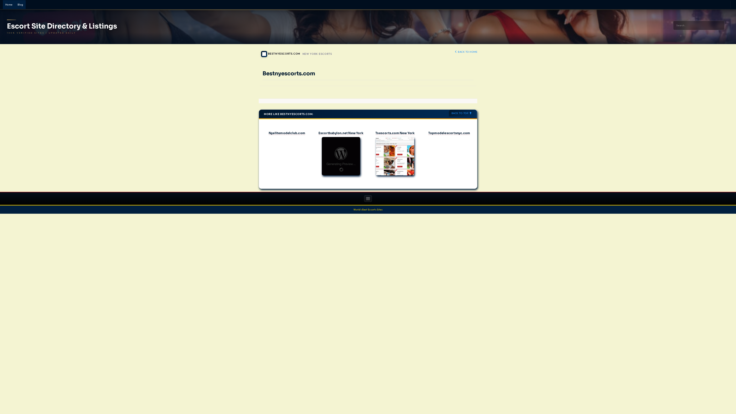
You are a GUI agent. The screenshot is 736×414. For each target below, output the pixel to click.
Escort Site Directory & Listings (62, 26)
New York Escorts (317, 54)
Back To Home (467, 51)
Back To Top (460, 113)
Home (9, 4)
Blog (20, 4)
